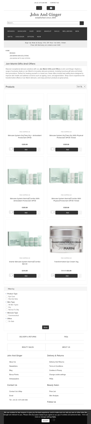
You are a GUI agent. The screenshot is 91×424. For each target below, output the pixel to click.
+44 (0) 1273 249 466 (40, 3)
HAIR (32, 31)
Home (8, 50)
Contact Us (54, 3)
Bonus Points (14, 374)
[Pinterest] (74, 407)
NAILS (56, 31)
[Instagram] (68, 407)
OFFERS (30, 36)
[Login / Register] (39, 8)
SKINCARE (22, 31)
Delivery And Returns (56, 362)
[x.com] (62, 407)
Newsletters (13, 366)
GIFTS (10, 36)
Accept (45, 421)
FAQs (51, 379)
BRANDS (11, 31)
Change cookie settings (57, 374)
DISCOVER (20, 36)
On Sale (11, 321)
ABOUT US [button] (66, 347)
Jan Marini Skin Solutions (19, 56)
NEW (39, 36)
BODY (39, 31)
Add (25, 149)
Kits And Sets (13, 299)
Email (11, 395)
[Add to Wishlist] (38, 149)
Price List (52, 391)
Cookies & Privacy (55, 370)
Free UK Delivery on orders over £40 (45, 45)
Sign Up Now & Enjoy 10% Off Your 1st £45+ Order (45, 43)
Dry (9, 307)
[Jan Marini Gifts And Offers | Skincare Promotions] (45, 15)
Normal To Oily (13, 310)
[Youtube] (57, 407)
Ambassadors (14, 379)
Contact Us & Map (15, 391)
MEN (77, 31)
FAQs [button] (66, 337)
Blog (10, 370)
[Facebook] (51, 407)
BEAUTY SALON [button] (28, 347)
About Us (12, 362)
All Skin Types (13, 305)
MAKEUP (47, 31)
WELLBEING (67, 31)
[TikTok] (79, 407)
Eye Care (11, 297)
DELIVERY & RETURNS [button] (27, 337)
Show (45, 327)
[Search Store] (44, 8)
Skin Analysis (53, 395)
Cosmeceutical (13, 315)
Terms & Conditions (56, 366)
